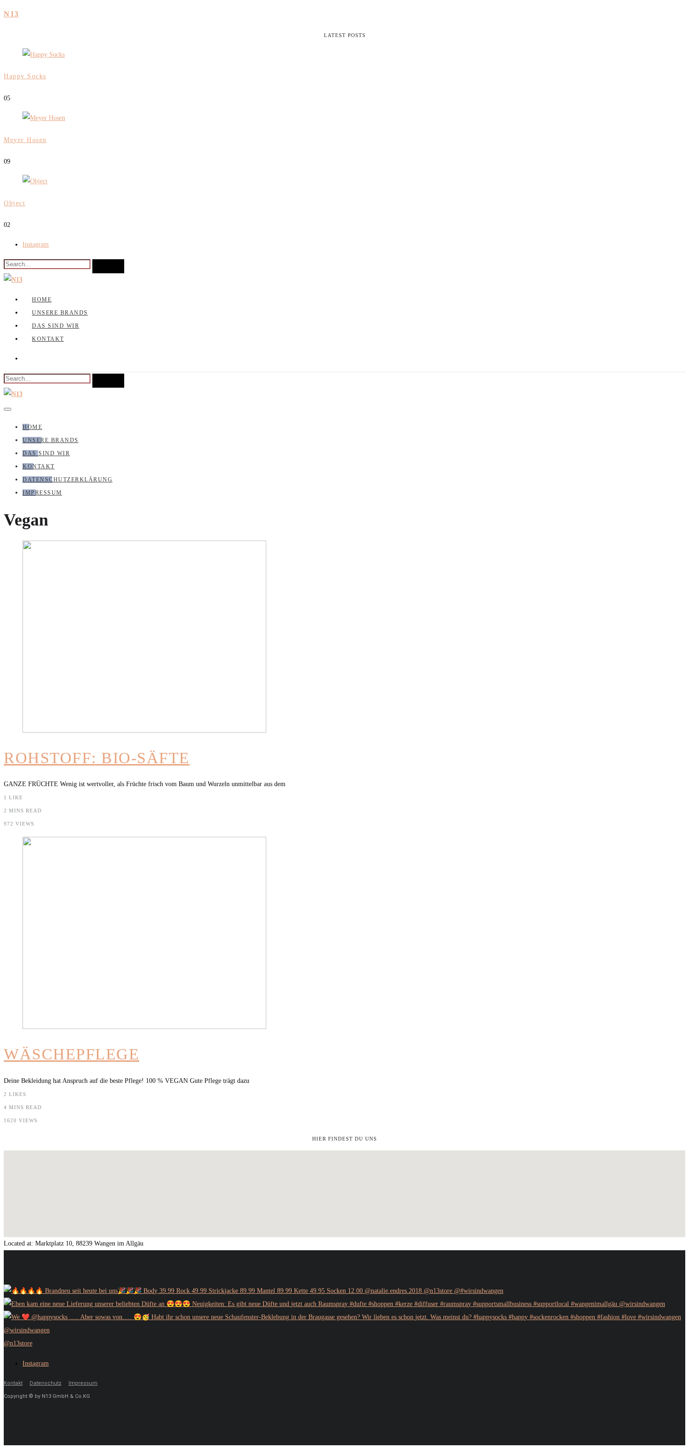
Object (14, 203)
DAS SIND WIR (55, 326)
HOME (42, 299)
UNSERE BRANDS (60, 312)
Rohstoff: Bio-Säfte (97, 757)
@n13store (18, 1343)
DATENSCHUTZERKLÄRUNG (67, 479)
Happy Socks (25, 76)
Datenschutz (45, 1383)
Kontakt (13, 1383)
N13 (11, 13)
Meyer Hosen (25, 139)
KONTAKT (48, 339)
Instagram (35, 244)
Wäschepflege (71, 1054)
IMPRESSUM (42, 492)
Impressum (82, 1383)
